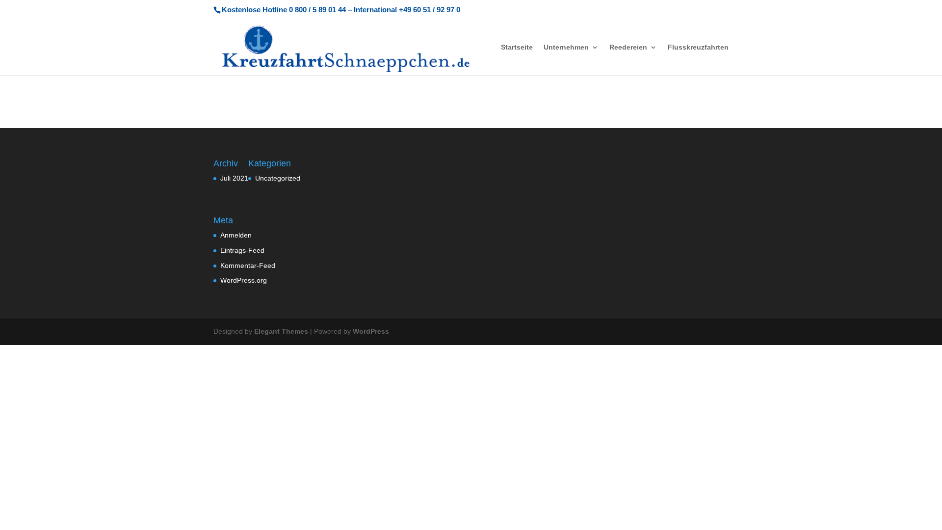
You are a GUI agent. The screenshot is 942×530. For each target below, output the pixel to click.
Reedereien (628, 47)
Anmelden (236, 235)
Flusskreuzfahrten (698, 47)
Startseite (517, 47)
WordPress (371, 331)
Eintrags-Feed (242, 250)
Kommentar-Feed (247, 265)
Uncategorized (277, 178)
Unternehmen (566, 47)
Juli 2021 (234, 178)
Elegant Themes (281, 331)
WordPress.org (243, 280)
